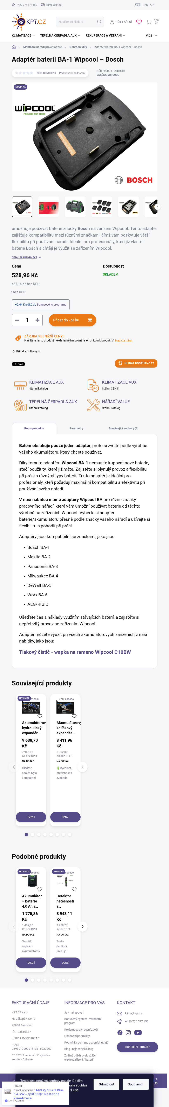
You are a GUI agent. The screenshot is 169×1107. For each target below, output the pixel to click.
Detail (31, 817)
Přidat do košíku (66, 320)
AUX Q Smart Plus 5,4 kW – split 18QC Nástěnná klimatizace (38, 1094)
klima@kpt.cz (133, 1013)
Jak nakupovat (73, 1012)
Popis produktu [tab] (34, 428)
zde (75, 1090)
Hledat (99, 21)
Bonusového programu (51, 304)
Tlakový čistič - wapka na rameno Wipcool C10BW (75, 652)
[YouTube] (138, 1032)
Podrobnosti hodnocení (72, 73)
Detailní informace (24, 257)
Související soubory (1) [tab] (123, 428)
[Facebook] (120, 1032)
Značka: (108, 75)
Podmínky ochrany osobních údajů (86, 1042)
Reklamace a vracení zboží (81, 1029)
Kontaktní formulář (137, 1046)
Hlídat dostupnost (139, 363)
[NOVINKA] (31, 707)
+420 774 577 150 (136, 1021)
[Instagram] (128, 1032)
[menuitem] (24, 35)
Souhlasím (135, 1084)
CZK (145, 5)
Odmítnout (106, 1084)
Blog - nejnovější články (79, 1049)
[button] (26, 834)
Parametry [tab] (76, 428)
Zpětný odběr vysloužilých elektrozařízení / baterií (80, 1057)
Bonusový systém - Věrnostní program (82, 1021)
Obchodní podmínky (77, 1036)
